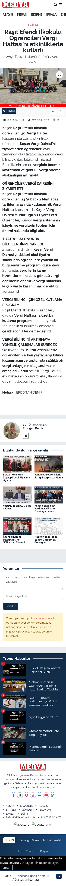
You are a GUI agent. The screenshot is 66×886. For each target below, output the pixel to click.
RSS (11, 840)
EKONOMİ (45, 809)
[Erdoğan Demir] (11, 430)
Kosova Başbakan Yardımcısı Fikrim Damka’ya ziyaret (44, 508)
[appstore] (22, 825)
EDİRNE (36, 14)
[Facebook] (13, 795)
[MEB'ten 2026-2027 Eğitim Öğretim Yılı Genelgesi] (48, 525)
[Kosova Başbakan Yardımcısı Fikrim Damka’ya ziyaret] (48, 494)
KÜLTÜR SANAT (51, 817)
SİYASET (11, 809)
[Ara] (55, 5)
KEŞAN (22, 14)
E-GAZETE (26, 805)
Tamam (6, 867)
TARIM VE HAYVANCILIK (21, 817)
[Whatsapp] (52, 795)
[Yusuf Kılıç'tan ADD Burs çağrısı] (17, 494)
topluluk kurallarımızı (38, 618)
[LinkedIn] (39, 795)
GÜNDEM (28, 809)
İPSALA (51, 14)
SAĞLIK (10, 813)
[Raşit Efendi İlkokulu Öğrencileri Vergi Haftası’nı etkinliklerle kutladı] (33, 87)
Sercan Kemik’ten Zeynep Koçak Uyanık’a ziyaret (16, 477)
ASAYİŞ (8, 14)
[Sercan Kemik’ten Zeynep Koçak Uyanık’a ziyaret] (17, 463)
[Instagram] (33, 795)
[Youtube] (46, 795)
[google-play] (41, 825)
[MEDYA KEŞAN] (15, 5)
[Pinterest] (26, 795)
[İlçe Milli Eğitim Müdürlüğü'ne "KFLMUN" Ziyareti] (17, 525)
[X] (20, 795)
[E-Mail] (26, 436)
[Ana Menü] (60, 5)
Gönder (10, 606)
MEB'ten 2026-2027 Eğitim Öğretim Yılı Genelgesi (45, 539)
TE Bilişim (42, 851)
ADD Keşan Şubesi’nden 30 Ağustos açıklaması (30, 877)
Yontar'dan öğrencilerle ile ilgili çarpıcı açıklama (48, 476)
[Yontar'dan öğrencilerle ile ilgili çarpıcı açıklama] (48, 463)
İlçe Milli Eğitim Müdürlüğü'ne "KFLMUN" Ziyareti (14, 539)
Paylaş (11, 110)
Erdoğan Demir (33, 428)
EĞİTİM (33, 25)
